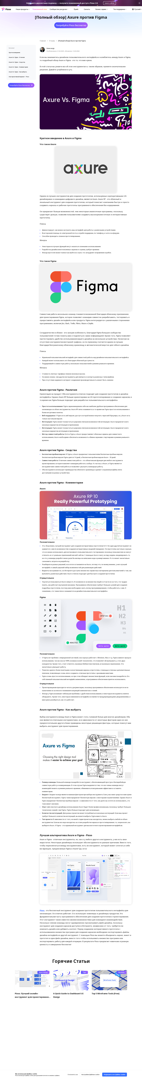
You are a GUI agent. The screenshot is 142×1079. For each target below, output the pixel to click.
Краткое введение (14, 52)
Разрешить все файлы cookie (114, 1074)
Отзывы (52, 41)
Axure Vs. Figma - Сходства (17, 62)
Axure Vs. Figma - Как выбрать (18, 72)
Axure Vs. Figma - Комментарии (18, 67)
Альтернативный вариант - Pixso (19, 77)
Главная (43, 41)
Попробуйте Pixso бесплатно (20, 85)
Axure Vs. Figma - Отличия (17, 57)
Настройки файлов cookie (90, 1074)
